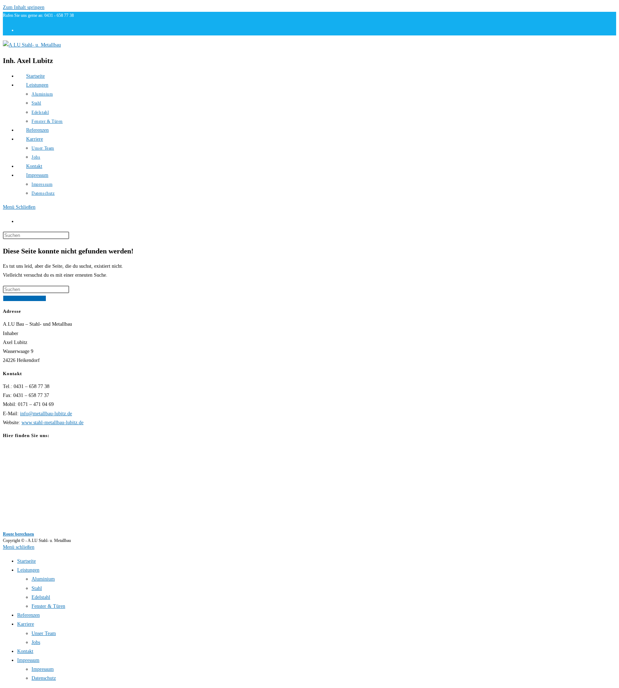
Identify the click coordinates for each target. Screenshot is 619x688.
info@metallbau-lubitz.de (46, 413)
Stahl (37, 588)
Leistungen (28, 570)
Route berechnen (18, 534)
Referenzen (28, 615)
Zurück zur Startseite (24, 298)
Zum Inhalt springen (23, 7)
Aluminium (43, 579)
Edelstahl (41, 597)
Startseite (26, 561)
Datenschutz (44, 678)
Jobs (36, 642)
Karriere (25, 624)
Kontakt (25, 651)
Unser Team (44, 633)
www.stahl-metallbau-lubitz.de (52, 422)
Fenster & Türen (48, 606)
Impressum (28, 660)
